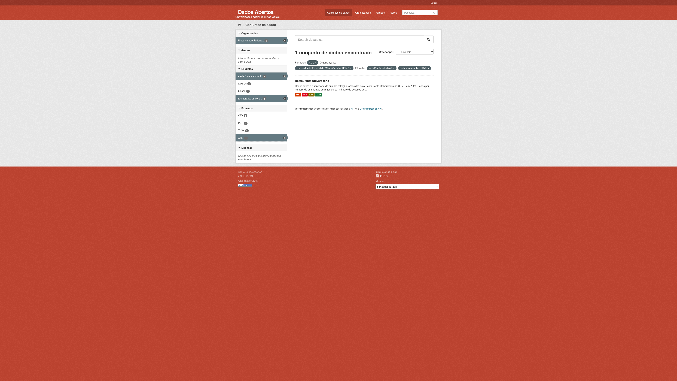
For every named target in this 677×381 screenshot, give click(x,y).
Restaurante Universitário (312, 81)
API (352, 108)
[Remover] (315, 62)
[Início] (239, 24)
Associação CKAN (248, 180)
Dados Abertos (256, 12)
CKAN (382, 176)
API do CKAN (245, 176)
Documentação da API (370, 108)
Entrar (434, 2)
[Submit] (434, 12)
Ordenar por (386, 52)
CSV (311, 94)
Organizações (363, 12)
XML (298, 94)
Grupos (380, 12)
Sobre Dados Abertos (250, 172)
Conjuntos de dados (338, 12)
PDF (305, 94)
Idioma (380, 181)
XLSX (318, 94)
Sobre (393, 12)
